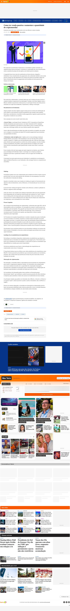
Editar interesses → (66, 383)
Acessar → (15, 408)
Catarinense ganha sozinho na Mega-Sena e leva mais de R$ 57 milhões (47, 590)
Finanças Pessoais (10, 314)
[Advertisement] (61, 559)
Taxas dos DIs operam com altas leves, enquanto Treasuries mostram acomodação (42, 545)
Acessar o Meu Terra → (17, 378)
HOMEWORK (8, 298)
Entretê (42, 518)
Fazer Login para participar (25, 330)
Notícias (9, 367)
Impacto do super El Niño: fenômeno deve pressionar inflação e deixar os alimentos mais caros (25, 581)
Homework (17, 314)
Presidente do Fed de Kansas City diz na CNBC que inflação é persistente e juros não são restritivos (25, 545)
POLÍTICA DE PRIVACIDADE (45, 602)
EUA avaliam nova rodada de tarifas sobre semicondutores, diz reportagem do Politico (43, 559)
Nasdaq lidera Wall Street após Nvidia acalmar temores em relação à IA (8, 543)
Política (24, 518)
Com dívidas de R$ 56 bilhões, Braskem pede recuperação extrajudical (8, 581)
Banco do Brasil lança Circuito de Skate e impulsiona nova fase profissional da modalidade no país (28, 590)
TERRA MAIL (50, 1)
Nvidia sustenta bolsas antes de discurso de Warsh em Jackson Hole (11, 558)
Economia (23, 314)
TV (41, 526)
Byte (6, 518)
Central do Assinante (58, 1)
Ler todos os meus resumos (47, 394)
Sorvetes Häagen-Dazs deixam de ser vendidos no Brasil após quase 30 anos (43, 581)
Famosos (6, 510)
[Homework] (6, 304)
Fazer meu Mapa (9, 404)
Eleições (42, 510)
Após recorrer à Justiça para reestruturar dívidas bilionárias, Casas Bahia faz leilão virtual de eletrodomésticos (12, 590)
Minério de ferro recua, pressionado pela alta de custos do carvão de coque (26, 559)
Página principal (6, 1)
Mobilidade (25, 510)
